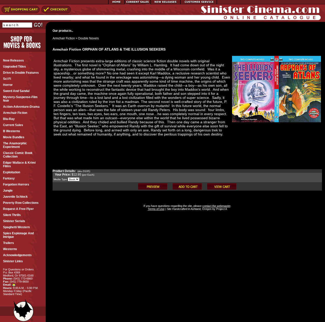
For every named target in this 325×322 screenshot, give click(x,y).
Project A (221, 208)
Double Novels (88, 38)
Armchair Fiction (64, 38)
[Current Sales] (138, 3)
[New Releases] (166, 3)
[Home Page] (116, 3)
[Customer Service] (199, 3)
